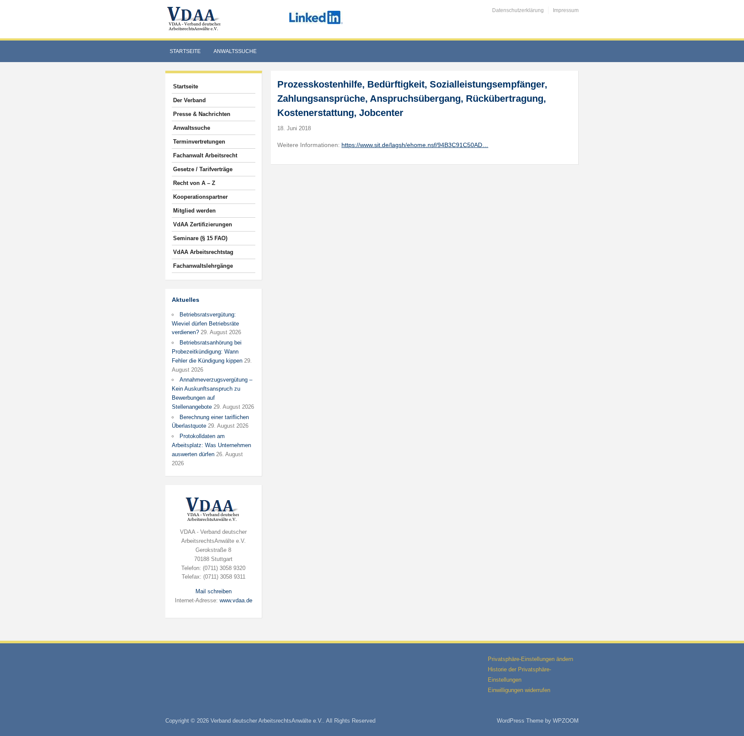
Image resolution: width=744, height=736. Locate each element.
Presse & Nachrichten (201, 114)
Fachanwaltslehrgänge (203, 266)
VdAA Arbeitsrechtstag (203, 252)
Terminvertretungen (199, 141)
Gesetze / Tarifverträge (202, 169)
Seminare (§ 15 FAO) (200, 238)
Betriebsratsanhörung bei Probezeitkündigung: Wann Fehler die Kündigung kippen (207, 351)
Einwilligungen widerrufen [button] (519, 690)
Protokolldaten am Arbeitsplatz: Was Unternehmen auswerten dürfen (211, 445)
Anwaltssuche (235, 51)
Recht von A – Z (194, 183)
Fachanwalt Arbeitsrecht (205, 155)
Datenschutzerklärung (518, 10)
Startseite (185, 51)
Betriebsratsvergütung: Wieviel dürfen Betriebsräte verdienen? (205, 323)
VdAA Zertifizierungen (202, 224)
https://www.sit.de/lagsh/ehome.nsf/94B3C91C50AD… (414, 144)
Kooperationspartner (200, 197)
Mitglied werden (194, 210)
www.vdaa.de (236, 600)
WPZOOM (566, 720)
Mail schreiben (213, 591)
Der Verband (189, 100)
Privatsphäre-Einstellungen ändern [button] (530, 659)
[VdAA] (195, 18)
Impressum (566, 10)
